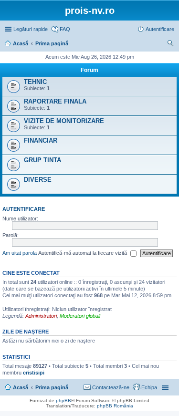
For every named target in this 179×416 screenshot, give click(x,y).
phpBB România (115, 405)
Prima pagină (51, 387)
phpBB (63, 400)
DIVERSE (38, 179)
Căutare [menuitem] (170, 44)
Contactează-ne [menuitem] (110, 387)
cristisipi (33, 372)
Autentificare (23, 209)
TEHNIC (35, 81)
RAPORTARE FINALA (55, 101)
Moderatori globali (80, 316)
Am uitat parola (19, 253)
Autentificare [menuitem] (160, 29)
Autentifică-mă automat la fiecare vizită (83, 253)
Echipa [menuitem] (149, 387)
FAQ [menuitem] (65, 29)
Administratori (41, 316)
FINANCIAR (40, 140)
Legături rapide (30, 29)
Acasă (20, 387)
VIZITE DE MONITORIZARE (64, 121)
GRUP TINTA (42, 160)
